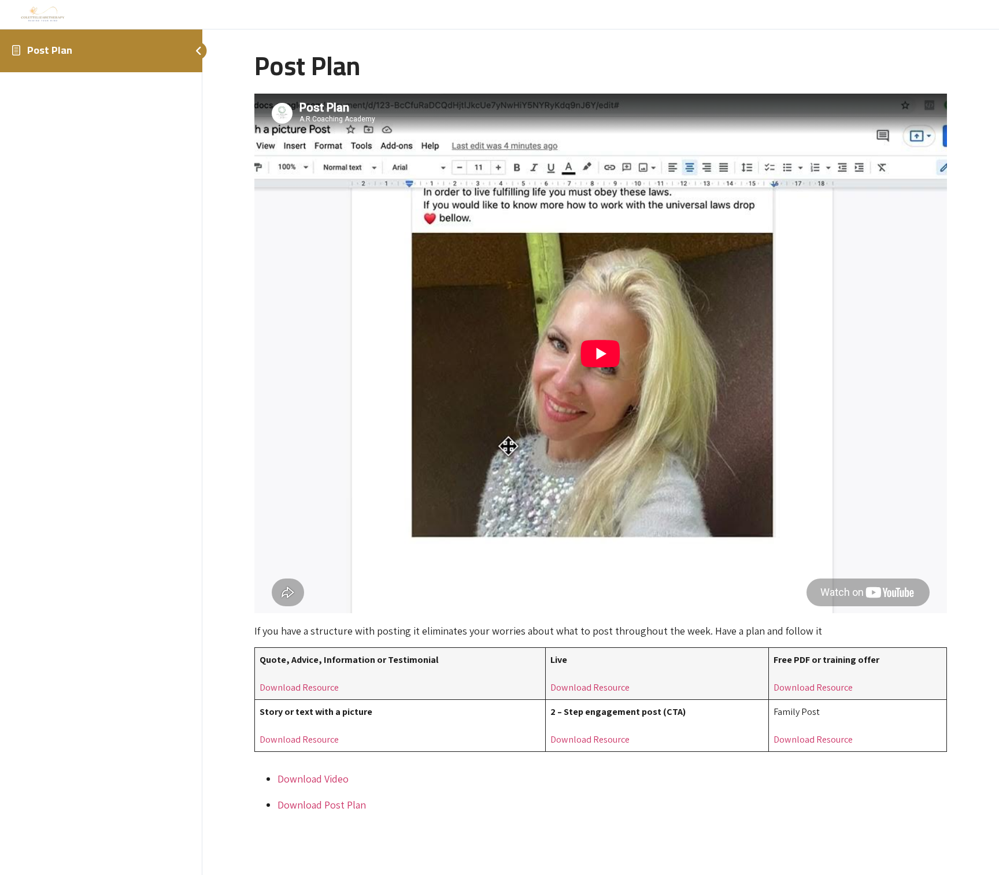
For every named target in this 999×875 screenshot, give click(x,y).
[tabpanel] (600, 453)
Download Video (313, 778)
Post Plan (49, 50)
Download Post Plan (322, 804)
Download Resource (299, 687)
